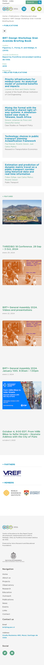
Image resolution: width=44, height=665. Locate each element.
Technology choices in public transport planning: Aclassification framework (22, 138)
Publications (14, 16)
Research (6, 589)
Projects (6, 581)
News (4, 603)
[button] (24, 9)
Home (4, 16)
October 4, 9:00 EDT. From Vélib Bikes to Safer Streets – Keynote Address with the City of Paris (21, 434)
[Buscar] (40, 2)
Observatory (8, 585)
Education (7, 592)
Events (5, 607)
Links (4, 610)
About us (6, 578)
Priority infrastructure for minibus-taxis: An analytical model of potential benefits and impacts (21, 83)
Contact (6, 614)
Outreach (6, 596)
